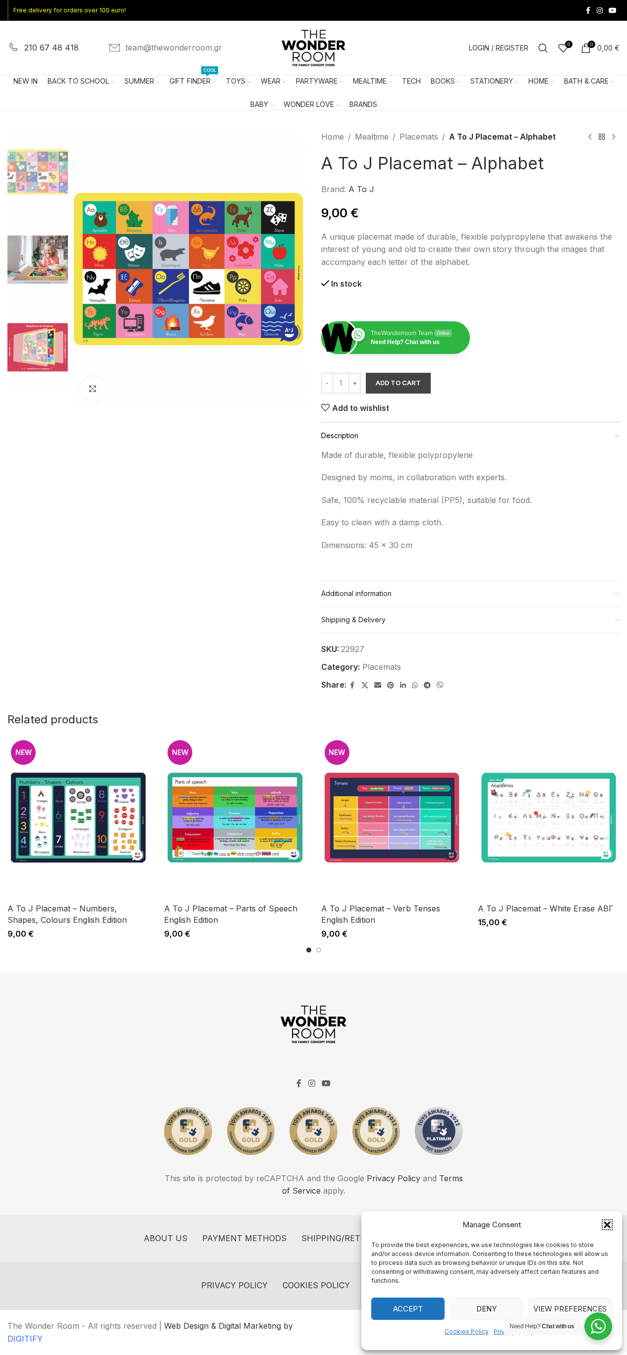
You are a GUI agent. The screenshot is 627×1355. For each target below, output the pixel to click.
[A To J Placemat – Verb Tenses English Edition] (392, 818)
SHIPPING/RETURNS (342, 1238)
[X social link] (364, 685)
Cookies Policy (467, 1331)
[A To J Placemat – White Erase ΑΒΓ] (549, 818)
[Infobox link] (43, 48)
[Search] (543, 48)
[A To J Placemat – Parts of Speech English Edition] (235, 818)
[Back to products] (602, 137)
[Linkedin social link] (403, 685)
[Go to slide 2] (318, 950)
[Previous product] (590, 137)
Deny (486, 1308)
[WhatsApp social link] (415, 685)
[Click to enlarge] (92, 388)
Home (332, 137)
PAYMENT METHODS (244, 1238)
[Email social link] (377, 685)
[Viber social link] (440, 685)
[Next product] (614, 137)
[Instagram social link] (600, 10)
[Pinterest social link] (390, 685)
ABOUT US (165, 1238)
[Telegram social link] (427, 685)
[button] (607, 1225)
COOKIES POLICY (316, 1285)
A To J (361, 189)
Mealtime (372, 137)
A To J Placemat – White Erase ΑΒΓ (546, 908)
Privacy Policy (393, 1178)
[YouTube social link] (613, 10)
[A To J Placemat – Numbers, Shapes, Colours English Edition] (78, 818)
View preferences (570, 1308)
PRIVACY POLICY (234, 1285)
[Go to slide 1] (308, 950)
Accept (408, 1308)
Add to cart (398, 383)
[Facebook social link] (588, 10)
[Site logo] (314, 47)
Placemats (418, 137)
